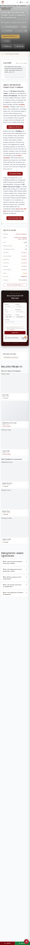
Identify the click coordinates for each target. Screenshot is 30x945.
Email (5, 309)
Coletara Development (21, 234)
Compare (7, 41)
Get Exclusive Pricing (15, 173)
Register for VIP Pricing (9, 36)
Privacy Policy (12, 329)
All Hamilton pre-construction (11, 357)
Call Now (8, 943)
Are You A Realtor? (8, 314)
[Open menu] (27, 2)
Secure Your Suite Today (15, 218)
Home (2, 6)
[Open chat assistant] (26, 941)
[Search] (17, 2)
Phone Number (18, 309)
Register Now (15, 332)
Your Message (7, 319)
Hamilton (13, 6)
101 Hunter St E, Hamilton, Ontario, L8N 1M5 (20, 238)
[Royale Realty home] (2, 2)
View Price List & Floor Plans (14, 285)
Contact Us (24, 276)
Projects (7, 6)
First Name (6, 304)
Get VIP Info (24, 252)
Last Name (17, 304)
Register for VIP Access (15, 127)
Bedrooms (17, 314)
